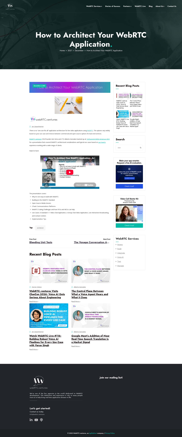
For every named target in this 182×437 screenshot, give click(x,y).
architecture (40, 228)
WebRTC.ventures (35, 139)
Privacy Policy (110, 433)
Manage (120, 266)
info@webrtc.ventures (37, 414)
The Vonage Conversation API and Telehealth (92, 241)
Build (119, 249)
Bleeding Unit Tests (40, 241)
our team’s (102, 142)
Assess (120, 244)
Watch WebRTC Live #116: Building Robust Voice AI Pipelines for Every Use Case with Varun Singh (46, 340)
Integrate (121, 253)
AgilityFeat (93, 433)
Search (120, 139)
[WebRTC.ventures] (10, 6)
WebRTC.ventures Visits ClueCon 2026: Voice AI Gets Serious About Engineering (47, 294)
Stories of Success (112, 6)
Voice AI (120, 257)
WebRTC (90, 131)
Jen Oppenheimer (38, 127)
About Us (159, 6)
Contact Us (171, 6)
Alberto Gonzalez (80, 287)
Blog (150, 6)
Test (119, 261)
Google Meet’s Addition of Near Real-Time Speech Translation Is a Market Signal (90, 339)
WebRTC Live (140, 6)
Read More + (33, 301)
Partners (126, 6)
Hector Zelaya (36, 287)
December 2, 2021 (39, 86)
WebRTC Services (93, 6)
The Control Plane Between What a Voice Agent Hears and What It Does (89, 294)
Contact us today (36, 412)
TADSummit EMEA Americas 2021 (98, 139)
